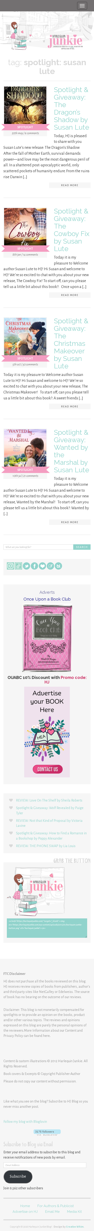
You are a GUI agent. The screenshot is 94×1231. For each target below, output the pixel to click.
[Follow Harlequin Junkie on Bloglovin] (47, 1132)
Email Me (52, 1212)
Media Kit (74, 1212)
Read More (69, 185)
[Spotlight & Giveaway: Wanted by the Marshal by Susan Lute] (25, 451)
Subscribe (18, 1176)
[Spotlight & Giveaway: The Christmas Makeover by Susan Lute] (25, 340)
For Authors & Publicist (55, 1206)
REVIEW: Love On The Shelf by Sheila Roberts (49, 800)
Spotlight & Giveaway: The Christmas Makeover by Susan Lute (71, 343)
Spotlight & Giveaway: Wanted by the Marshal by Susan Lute (71, 451)
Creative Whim (75, 1226)
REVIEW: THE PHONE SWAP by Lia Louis (46, 846)
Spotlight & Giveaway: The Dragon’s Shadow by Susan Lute (71, 108)
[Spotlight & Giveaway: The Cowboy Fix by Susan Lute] (25, 230)
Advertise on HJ (25, 1212)
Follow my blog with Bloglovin (25, 1121)
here (46, 1036)
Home (25, 1206)
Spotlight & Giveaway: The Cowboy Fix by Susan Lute (71, 230)
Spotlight (25, 127)
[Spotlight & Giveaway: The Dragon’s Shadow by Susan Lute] (25, 108)
